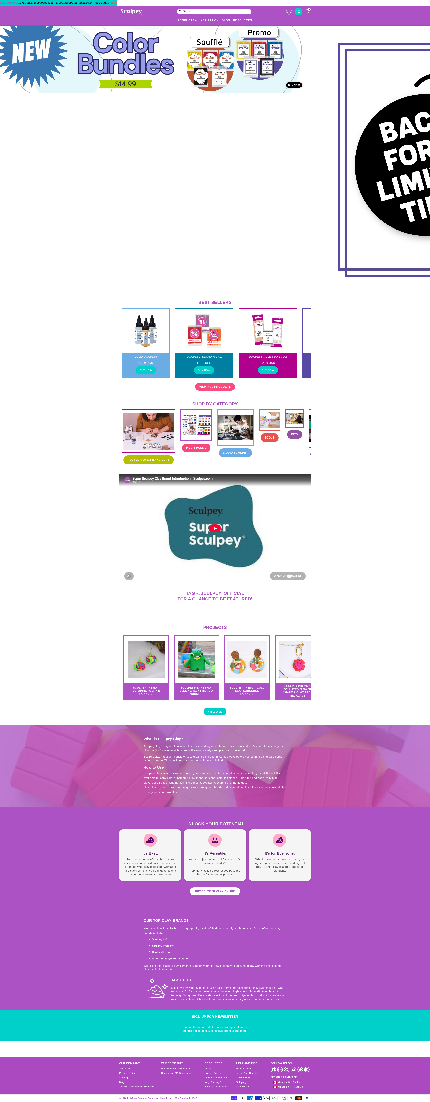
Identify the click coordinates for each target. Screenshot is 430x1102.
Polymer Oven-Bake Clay (148, 459)
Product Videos (213, 1073)
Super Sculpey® (162, 958)
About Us (124, 1068)
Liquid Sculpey (235, 452)
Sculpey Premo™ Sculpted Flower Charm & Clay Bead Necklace (297, 690)
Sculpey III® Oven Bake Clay (268, 356)
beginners (245, 999)
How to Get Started (216, 1086)
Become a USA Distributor (176, 1073)
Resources (242, 20)
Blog (226, 20)
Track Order (243, 1077)
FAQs (208, 1068)
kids (234, 999)
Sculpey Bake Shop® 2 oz (204, 356)
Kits (294, 434)
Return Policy (244, 1068)
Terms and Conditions (248, 1073)
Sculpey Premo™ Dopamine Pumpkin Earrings (146, 690)
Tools (270, 437)
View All (215, 711)
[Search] (180, 11)
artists (275, 999)
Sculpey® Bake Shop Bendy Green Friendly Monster (196, 690)
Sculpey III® (159, 939)
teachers (258, 999)
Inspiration (209, 20)
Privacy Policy (127, 1073)
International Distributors (175, 1068)
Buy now (146, 370)
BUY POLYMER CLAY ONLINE (215, 891)
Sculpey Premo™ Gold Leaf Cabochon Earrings (247, 690)
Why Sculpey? (213, 1082)
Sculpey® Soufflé (163, 952)
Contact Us (242, 1086)
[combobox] (214, 11)
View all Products (215, 386)
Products (186, 20)
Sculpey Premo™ (163, 945)
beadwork (209, 782)
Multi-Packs (196, 447)
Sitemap (124, 1077)
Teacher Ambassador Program (136, 1086)
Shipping (241, 1082)
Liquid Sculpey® (145, 356)
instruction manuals (216, 1077)
